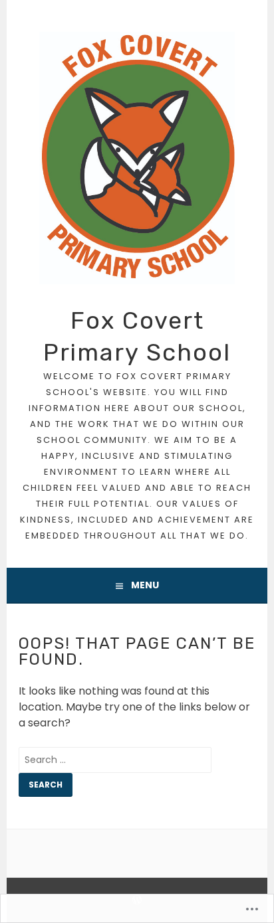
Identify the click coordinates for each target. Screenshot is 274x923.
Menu (145, 585)
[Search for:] (115, 759)
